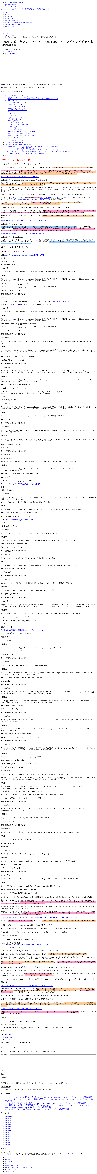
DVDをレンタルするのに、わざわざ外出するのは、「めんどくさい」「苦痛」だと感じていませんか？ (37, 151)
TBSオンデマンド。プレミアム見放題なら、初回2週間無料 (21, 484)
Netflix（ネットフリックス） (16, 108)
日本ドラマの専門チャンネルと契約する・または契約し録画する (27, 153)
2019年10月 (8, 1116)
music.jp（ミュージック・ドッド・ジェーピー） (22, 131)
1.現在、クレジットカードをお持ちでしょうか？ (22, 97)
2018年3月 (8, 1120)
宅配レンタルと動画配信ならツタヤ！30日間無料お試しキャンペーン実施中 (27, 986)
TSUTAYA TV (12, 138)
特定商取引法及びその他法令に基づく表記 (19, 22)
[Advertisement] (48, 69)
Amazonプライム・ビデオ (15, 104)
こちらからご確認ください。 (64, 301)
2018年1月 (8, 1124)
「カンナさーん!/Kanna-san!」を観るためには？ (20, 144)
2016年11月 (8, 1142)
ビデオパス (11, 113)
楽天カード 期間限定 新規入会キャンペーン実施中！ (20, 177)
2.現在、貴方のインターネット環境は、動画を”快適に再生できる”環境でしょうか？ (33, 99)
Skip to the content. (10, 4)
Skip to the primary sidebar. (13, 6)
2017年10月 (8, 1130)
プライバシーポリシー (12, 24)
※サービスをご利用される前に (14, 95)
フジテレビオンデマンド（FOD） (18, 106)
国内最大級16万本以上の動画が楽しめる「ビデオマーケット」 (22, 630)
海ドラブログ (9, 18)
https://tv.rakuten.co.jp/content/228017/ (20, 520)
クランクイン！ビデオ (15, 130)
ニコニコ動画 (12, 128)
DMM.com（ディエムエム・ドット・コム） (21, 133)
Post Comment (6, 1086)
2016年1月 (8, 1144)
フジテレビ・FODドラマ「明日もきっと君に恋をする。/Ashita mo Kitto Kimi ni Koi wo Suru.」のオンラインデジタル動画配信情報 (48, 1097)
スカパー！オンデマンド (15, 140)
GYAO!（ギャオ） (13, 121)
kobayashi (10, 51)
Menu (2, 30)
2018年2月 (8, 1122)
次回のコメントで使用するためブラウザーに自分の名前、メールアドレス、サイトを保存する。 (35, 1083)
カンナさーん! (13, 1034)
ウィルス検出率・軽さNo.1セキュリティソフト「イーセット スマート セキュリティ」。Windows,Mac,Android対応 (41, 918)
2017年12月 (8, 1126)
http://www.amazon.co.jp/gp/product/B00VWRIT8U (31, 199)
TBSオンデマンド (13, 115)
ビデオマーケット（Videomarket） (18, 124)
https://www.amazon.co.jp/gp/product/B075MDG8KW (28, 944)
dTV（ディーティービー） (16, 119)
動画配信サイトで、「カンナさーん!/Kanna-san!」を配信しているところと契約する (33, 146)
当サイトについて (11, 26)
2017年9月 (8, 1132)
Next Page (8, 1039)
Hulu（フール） (13, 111)
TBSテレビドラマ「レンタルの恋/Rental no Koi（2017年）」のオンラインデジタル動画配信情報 (37, 1109)
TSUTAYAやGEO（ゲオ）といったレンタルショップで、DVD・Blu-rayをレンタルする (34, 150)
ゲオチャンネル (13, 126)
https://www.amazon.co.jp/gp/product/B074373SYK (24, 255)
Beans (70, 1154)
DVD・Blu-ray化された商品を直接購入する (21, 148)
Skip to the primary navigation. (14, 2)
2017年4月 (8, 1138)
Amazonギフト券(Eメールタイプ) (57, 197)
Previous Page (9, 1037)
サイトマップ (9, 14)
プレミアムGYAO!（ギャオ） (17, 122)
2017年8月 (8, 1134)
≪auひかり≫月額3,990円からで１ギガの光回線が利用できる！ (22, 233)
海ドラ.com (8, 16)
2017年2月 (8, 1140)
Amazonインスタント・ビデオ (17, 102)
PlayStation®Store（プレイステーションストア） (22, 135)
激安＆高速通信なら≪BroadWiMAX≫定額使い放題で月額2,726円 (24, 220)
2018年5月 (8, 1118)
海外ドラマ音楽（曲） (12, 20)
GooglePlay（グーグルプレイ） (17, 110)
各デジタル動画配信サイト (13, 101)
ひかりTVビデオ (13, 137)
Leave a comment (10, 53)
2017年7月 (8, 1136)
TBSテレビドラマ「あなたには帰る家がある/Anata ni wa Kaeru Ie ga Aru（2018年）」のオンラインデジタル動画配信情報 (45, 1103)
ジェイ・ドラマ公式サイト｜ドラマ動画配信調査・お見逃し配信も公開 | (25, 9)
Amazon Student (14, 304)
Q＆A (6, 155)
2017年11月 (8, 1128)
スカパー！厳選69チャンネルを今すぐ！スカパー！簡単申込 (21, 1009)
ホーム (7, 12)
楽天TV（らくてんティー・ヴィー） (19, 117)
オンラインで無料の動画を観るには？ (17, 142)
